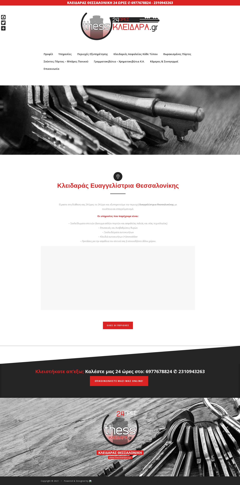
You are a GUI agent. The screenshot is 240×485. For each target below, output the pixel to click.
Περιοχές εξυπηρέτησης (92, 54)
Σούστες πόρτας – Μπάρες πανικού (66, 61)
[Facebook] (3, 17)
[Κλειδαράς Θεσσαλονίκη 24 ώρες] (120, 20)
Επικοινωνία (51, 68)
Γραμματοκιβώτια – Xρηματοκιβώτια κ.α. (119, 61)
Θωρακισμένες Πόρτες (177, 54)
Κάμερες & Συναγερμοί (164, 61)
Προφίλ (48, 54)
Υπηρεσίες (65, 54)
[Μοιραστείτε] (3, 28)
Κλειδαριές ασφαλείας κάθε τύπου (135, 54)
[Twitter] (3, 23)
